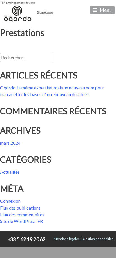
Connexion (10, 201)
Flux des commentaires (22, 214)
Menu (106, 10)
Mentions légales (67, 239)
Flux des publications (20, 207)
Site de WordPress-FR (21, 221)
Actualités (10, 172)
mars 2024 (10, 142)
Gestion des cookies (98, 239)
